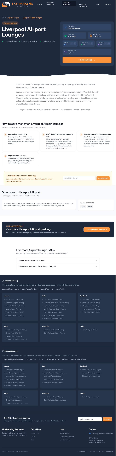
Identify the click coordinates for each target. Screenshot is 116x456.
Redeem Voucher (83, 5)
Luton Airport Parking (13, 309)
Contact (109, 4)
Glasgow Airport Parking (89, 306)
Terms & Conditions (66, 437)
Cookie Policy (64, 440)
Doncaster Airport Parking (52, 299)
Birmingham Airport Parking (53, 330)
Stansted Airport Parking (14, 312)
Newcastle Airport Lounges (53, 382)
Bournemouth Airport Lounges (17, 397)
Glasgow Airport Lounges (90, 376)
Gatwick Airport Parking (14, 299)
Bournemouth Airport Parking (16, 330)
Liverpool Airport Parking (95, 229)
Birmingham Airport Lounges (53, 397)
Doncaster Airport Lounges (53, 370)
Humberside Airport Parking (53, 306)
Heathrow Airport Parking (15, 303)
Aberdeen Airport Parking (90, 299)
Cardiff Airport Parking (89, 330)
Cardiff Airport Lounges (89, 397)
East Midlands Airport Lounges (54, 400)
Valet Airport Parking (29, 289)
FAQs (99, 4)
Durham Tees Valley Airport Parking (56, 303)
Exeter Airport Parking (14, 336)
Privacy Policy (64, 433)
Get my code (103, 178)
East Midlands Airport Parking (53, 333)
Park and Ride (44, 289)
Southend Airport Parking (15, 315)
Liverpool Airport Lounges (52, 376)
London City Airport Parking (15, 306)
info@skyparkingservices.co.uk (101, 433)
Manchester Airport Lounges (53, 379)
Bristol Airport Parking (13, 333)
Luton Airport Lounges (14, 379)
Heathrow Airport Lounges (15, 373)
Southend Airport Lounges (15, 386)
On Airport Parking (58, 289)
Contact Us (34, 433)
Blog (32, 440)
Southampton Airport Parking (16, 339)
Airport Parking (50, 3)
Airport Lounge (66, 3)
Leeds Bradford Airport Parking (54, 309)
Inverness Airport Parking (90, 309)
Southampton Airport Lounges (17, 403)
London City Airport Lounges (16, 376)
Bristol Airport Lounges (14, 400)
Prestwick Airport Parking (90, 312)
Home (39, 4)
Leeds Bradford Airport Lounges (54, 373)
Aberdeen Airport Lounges (90, 370)
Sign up (105, 419)
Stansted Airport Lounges (15, 382)
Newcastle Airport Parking (52, 318)
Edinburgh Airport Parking (90, 303)
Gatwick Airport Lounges (14, 370)
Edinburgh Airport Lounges (90, 373)
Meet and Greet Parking (10, 289)
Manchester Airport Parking (53, 315)
